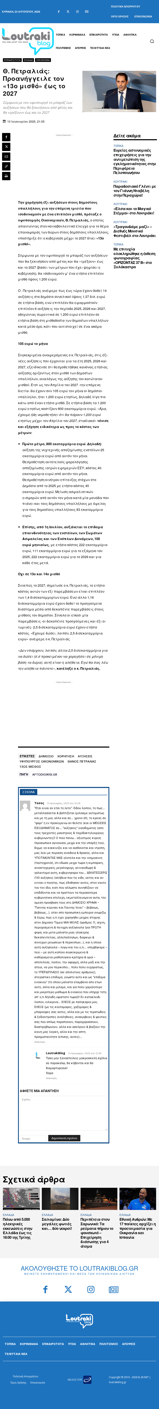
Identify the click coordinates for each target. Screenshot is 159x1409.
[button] (152, 41)
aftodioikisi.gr (44, 774)
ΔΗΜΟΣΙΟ (46, 756)
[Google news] (86, 11)
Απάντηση (39, 1041)
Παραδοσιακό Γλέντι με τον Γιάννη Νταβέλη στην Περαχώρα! (134, 191)
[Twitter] (68, 11)
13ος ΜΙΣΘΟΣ (30, 766)
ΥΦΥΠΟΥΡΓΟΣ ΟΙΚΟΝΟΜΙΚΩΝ (41, 761)
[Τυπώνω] (6, 176)
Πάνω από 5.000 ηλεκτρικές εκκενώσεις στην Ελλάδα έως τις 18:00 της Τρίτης (17, 1228)
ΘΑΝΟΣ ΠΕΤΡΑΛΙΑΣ (81, 761)
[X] (6, 147)
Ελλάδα (28, 60)
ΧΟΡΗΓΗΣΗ (65, 756)
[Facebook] (58, 11)
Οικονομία (43, 60)
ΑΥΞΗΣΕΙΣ (85, 756)
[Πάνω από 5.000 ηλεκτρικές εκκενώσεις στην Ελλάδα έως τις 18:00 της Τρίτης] (21, 1199)
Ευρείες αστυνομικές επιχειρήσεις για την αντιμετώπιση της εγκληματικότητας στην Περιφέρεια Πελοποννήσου (134, 161)
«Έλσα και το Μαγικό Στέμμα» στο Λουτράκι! (133, 211)
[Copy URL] (6, 166)
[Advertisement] (63, 166)
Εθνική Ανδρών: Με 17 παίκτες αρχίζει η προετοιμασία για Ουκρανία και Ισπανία (137, 1228)
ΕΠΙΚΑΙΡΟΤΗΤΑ (12, 60)
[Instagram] (77, 11)
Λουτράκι (120, 182)
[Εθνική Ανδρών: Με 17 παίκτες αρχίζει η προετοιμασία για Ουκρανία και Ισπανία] (137, 1199)
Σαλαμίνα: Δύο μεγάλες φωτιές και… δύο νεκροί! (57, 1224)
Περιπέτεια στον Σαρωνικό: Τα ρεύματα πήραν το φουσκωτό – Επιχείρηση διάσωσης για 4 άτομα (97, 1233)
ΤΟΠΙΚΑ (118, 146)
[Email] (6, 156)
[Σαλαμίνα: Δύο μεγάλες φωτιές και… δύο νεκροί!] (60, 1199)
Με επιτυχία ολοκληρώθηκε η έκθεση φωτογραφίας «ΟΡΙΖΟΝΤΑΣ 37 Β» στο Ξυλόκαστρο (134, 257)
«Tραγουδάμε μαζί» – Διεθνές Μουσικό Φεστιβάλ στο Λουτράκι (134, 231)
